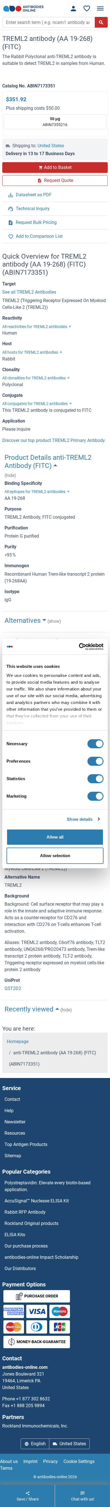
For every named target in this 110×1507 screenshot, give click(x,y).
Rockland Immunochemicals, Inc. (35, 1426)
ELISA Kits (15, 1234)
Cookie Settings (78, 1461)
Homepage (17, 1041)
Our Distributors (20, 1268)
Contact (12, 1099)
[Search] (101, 22)
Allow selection (55, 855)
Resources (15, 1133)
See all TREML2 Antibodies (29, 292)
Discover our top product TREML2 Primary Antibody (53, 440)
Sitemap (13, 1155)
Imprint (30, 1461)
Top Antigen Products (26, 1144)
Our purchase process (26, 1246)
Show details (80, 819)
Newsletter (15, 1122)
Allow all (55, 837)
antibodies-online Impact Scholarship (41, 1257)
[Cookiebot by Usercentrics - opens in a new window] (79, 646)
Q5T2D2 (13, 988)
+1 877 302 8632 (33, 1399)
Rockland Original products (31, 1223)
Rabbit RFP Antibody (25, 1212)
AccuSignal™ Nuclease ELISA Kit (37, 1201)
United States (51, 145)
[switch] (95, 761)
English (38, 1443)
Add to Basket (58, 167)
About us (9, 1461)
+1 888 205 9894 (28, 1405)
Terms (6, 1468)
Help (9, 1110)
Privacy (50, 1461)
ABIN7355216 (55, 121)
